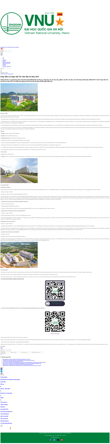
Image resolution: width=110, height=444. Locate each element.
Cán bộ (4, 65)
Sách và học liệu (4, 416)
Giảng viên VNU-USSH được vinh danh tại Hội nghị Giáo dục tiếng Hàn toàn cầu (18, 364)
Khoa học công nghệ (6, 62)
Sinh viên (4, 64)
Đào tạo (4, 61)
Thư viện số (2, 47)
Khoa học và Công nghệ (6, 393)
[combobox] (1, 49)
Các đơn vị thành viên (7, 66)
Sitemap (17, 47)
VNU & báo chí (4, 418)
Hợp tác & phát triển (6, 63)
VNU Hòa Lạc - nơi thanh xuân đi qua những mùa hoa (13, 361)
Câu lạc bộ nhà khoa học (6, 411)
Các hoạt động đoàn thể (6, 423)
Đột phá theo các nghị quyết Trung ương (10, 379)
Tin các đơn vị (3, 402)
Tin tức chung (10, 73)
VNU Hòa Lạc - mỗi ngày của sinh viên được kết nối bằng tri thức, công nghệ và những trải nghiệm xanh (22, 363)
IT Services (14, 47)
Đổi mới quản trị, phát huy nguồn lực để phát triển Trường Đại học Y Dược (16, 359)
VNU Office (7, 47)
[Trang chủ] (34, 46)
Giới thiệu (4, 60)
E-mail (10, 47)
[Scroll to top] (1, 426)
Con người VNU (4, 409)
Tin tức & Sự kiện (4, 73)
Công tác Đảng (4, 404)
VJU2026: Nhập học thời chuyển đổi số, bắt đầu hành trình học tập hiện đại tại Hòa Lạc (19, 360)
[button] (55, 369)
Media (1, 397)
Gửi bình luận (3, 353)
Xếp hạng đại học (4, 420)
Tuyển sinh (3, 381)
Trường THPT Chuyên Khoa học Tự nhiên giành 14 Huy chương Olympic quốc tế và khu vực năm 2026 (22, 365)
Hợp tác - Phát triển (5, 388)
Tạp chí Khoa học (4, 413)
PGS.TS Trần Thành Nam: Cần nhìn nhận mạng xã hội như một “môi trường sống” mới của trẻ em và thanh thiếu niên (24, 362)
